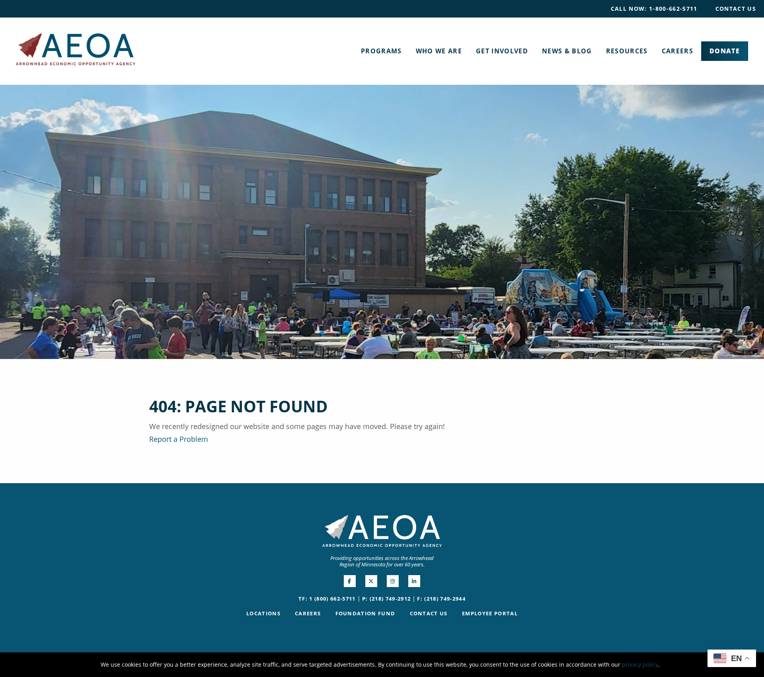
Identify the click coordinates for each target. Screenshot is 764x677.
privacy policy (640, 664)
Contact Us (735, 8)
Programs (381, 51)
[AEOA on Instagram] (393, 581)
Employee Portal (490, 613)
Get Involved (502, 51)
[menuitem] (654, 9)
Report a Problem (178, 439)
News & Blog (567, 51)
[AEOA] (75, 48)
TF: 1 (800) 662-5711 (327, 598)
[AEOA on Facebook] (350, 581)
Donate (724, 51)
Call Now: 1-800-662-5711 (654, 8)
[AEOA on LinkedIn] (414, 581)
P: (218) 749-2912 (386, 598)
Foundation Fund (365, 613)
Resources (627, 51)
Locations (263, 613)
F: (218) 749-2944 (441, 598)
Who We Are (439, 51)
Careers (677, 51)
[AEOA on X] (371, 581)
